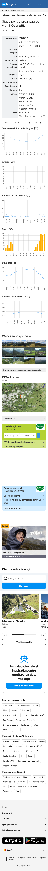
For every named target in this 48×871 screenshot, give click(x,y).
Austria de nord (9, 782)
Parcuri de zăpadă (24, 15)
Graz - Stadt (8, 705)
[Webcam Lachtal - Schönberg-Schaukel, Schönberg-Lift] (7, 360)
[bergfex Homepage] (9, 4)
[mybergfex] (39, 4)
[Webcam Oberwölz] (7, 352)
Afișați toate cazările (24, 642)
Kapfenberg (26, 725)
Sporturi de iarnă (12, 496)
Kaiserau (18, 746)
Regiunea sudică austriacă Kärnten (16, 777)
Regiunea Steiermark (36, 782)
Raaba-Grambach (10, 756)
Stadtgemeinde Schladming (27, 705)
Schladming (24, 710)
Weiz (36, 725)
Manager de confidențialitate (27, 858)
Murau (14, 710)
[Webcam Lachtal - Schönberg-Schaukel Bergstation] (40, 360)
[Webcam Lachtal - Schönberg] (7, 344)
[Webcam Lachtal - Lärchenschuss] (29, 360)
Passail (41, 741)
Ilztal (22, 756)
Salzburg (21, 782)
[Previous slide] (4, 635)
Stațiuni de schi (9, 15)
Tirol (4, 786)
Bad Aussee (8, 720)
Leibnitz (25, 715)
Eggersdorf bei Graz (11, 741)
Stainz (16, 751)
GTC (3, 858)
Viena (17, 791)
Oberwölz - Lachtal (10, 715)
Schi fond (37, 15)
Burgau (30, 756)
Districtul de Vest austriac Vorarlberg (23, 786)
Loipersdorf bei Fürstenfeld (29, 761)
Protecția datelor (11, 859)
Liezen (5, 710)
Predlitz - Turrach (10, 766)
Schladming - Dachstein (25, 720)
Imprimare (43, 858)
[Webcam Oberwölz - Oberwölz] (18, 352)
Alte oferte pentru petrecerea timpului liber (22, 501)
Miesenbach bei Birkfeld (34, 746)
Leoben (16, 730)
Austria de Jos (39, 777)
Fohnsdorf (7, 751)
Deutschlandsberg (10, 725)
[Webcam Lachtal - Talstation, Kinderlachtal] (18, 360)
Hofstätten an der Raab (32, 751)
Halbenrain (7, 746)
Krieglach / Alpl (9, 761)
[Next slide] (43, 635)
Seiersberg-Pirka (29, 741)
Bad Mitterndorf (37, 715)
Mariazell (6, 730)
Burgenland (7, 791)
